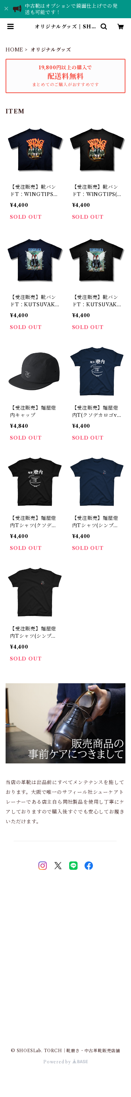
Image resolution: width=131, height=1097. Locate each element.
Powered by (57, 1061)
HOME (14, 50)
